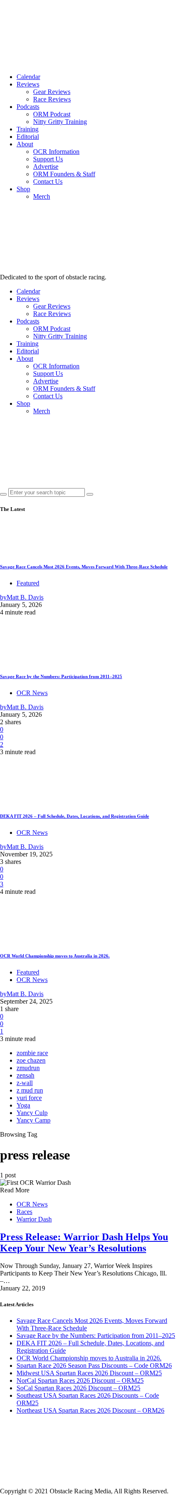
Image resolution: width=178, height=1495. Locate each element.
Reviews (28, 84)
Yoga (23, 1105)
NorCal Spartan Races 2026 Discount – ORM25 (80, 1380)
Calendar (28, 76)
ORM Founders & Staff (64, 174)
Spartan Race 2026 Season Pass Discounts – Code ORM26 (94, 1365)
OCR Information (56, 151)
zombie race (32, 1052)
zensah (25, 1075)
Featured (28, 583)
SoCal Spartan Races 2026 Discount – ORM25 (78, 1387)
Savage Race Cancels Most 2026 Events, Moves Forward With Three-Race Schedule (84, 566)
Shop (23, 188)
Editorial (28, 136)
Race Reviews (52, 99)
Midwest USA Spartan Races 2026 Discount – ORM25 (89, 1373)
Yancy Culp (32, 1112)
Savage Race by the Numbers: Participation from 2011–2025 (61, 676)
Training (27, 129)
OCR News (32, 692)
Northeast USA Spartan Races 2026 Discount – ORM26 (90, 1410)
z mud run (30, 1090)
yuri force (29, 1097)
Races (24, 1211)
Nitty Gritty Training (60, 121)
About (25, 144)
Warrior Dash (34, 1219)
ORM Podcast (51, 114)
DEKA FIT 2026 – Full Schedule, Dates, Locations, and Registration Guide (74, 816)
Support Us (48, 159)
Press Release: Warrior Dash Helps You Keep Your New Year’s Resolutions (84, 1242)
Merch (41, 196)
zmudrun (28, 1067)
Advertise (45, 166)
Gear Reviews (51, 91)
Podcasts (28, 106)
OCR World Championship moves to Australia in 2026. (55, 955)
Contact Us (48, 181)
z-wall (25, 1082)
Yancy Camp (34, 1120)
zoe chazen (31, 1060)
